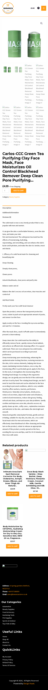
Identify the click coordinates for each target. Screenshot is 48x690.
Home (4, 636)
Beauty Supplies (14, 197)
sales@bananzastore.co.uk (17, 594)
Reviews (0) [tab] (6, 217)
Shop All (5, 639)
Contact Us (6, 645)
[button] (41, 23)
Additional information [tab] (10, 212)
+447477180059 (13, 591)
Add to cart (18, 190)
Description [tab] (6, 208)
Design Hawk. (29, 683)
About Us (5, 642)
